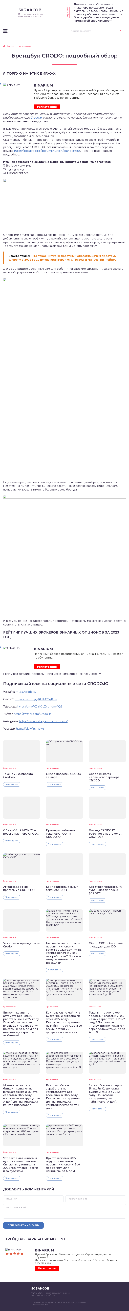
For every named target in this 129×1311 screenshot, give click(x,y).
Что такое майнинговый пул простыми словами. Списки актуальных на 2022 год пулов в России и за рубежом (20, 1165)
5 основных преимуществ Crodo (21, 945)
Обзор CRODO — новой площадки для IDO (106, 945)
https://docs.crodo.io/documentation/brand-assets (47, 150)
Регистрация (47, 106)
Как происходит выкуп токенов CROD (62, 888)
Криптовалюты (9, 768)
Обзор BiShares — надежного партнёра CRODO (104, 777)
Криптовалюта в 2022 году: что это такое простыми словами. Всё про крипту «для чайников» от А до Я (63, 1165)
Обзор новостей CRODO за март (63, 775)
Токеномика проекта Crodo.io (18, 775)
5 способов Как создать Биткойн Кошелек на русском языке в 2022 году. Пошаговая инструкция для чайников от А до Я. (105, 1093)
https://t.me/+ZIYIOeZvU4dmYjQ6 (39, 706)
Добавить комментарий (23, 1225)
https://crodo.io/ (25, 691)
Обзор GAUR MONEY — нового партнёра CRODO (21, 832)
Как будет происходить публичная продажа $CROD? (105, 890)
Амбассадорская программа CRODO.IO (19, 888)
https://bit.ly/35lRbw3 (30, 728)
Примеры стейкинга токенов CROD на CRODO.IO (60, 833)
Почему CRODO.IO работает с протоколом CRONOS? (106, 833)
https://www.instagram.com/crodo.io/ (43, 721)
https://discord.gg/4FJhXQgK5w (36, 699)
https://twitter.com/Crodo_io (32, 714)
